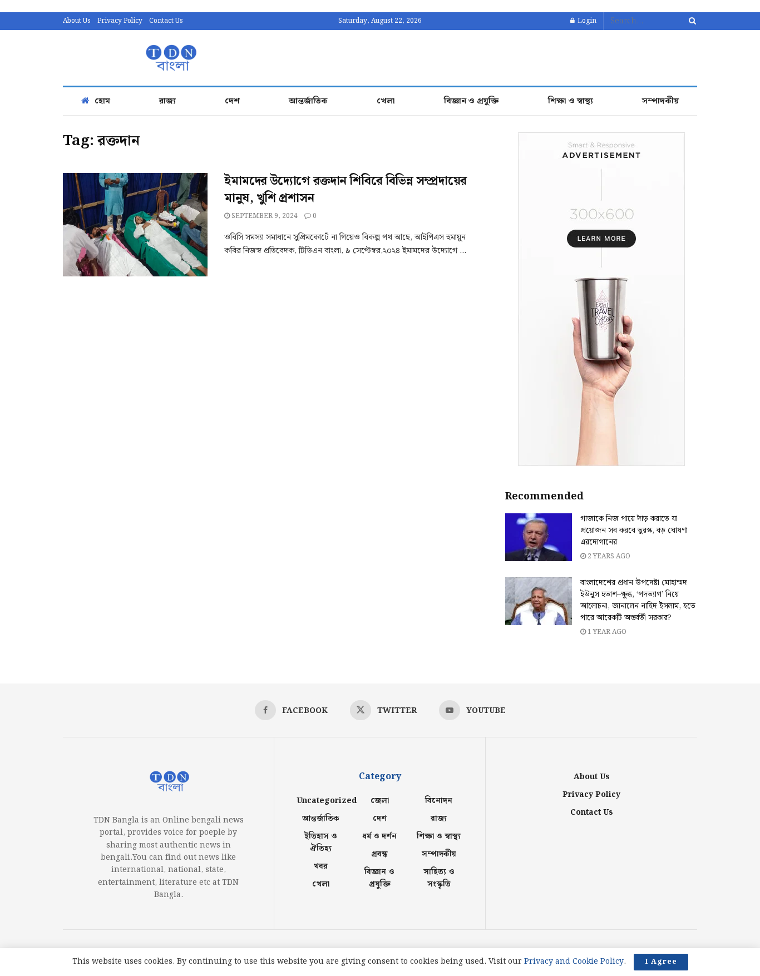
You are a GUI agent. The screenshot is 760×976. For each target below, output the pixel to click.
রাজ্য (167, 101)
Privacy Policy (119, 21)
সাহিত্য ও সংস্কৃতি (439, 878)
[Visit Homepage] (170, 57)
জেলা (380, 801)
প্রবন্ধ (379, 854)
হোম (102, 101)
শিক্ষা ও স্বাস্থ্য (570, 101)
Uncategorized (327, 801)
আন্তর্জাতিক (308, 101)
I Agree (661, 962)
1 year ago (606, 632)
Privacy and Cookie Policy (574, 961)
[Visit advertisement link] (601, 299)
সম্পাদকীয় (660, 101)
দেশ (232, 101)
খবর (320, 866)
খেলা (386, 101)
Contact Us (166, 21)
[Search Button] (690, 21)
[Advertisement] (494, 56)
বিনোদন (438, 801)
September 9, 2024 (264, 216)
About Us (77, 21)
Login (586, 21)
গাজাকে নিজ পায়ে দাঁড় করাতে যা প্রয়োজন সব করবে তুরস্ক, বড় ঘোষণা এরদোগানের (634, 530)
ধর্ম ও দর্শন (379, 836)
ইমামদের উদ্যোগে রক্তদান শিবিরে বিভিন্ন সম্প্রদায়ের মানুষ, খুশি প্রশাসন (345, 189)
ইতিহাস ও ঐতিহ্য (320, 842)
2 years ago (608, 556)
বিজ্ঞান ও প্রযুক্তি (471, 101)
